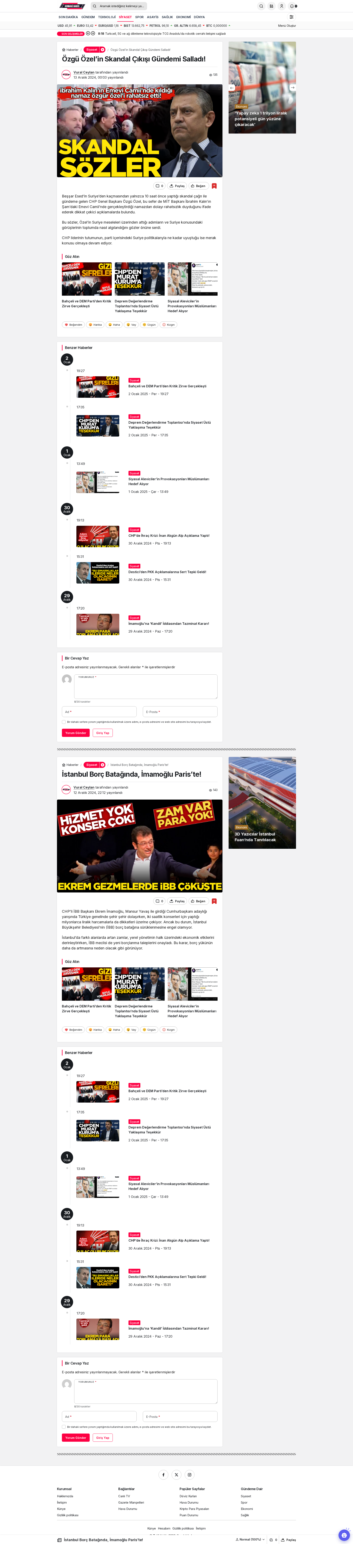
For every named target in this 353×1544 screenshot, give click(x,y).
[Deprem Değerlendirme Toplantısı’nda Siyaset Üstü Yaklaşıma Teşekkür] (140, 287)
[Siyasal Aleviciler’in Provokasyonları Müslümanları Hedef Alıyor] (193, 287)
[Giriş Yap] (282, 6)
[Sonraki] (92, 34)
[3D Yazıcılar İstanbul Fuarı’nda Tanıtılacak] (262, 803)
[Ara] (261, 6)
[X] (176, 1475)
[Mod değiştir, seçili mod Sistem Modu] (291, 16)
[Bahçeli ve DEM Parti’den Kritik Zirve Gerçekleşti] (87, 287)
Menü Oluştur (287, 25)
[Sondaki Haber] (72, 6)
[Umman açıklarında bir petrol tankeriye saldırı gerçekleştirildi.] (262, 88)
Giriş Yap (102, 733)
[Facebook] (163, 1475)
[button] (271, 6)
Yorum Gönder (75, 733)
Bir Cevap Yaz (77, 658)
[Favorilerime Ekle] (214, 186)
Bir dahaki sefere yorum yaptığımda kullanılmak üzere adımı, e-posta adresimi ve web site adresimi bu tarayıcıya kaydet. (139, 721)
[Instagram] (189, 1475)
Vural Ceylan (84, 72)
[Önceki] (88, 34)
